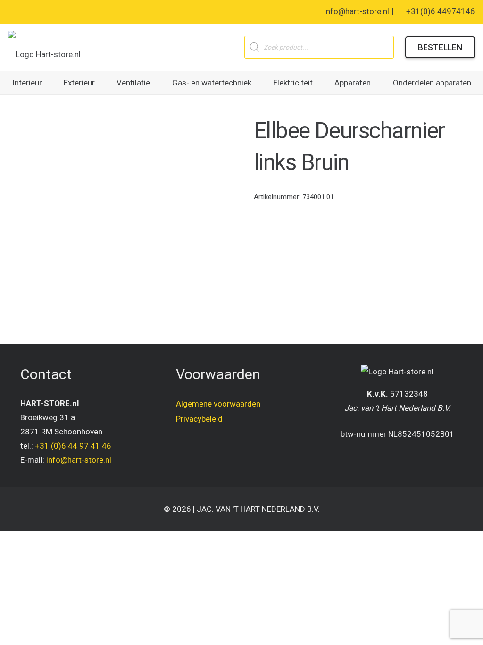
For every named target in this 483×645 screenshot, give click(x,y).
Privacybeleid (199, 419)
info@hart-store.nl (78, 460)
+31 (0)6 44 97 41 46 (73, 445)
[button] (49, 82)
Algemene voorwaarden (218, 403)
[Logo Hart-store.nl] (44, 47)
